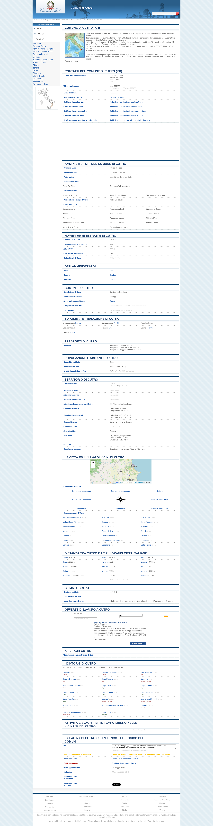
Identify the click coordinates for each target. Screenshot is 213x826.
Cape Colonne (68, 692)
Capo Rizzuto (68, 699)
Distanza (37, 73)
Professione (78, 614)
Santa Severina (147, 522)
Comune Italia (39, 20)
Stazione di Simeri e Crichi (112, 706)
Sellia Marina (146, 545)
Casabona (106, 545)
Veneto (162, 810)
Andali (143, 531)
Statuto (112, 301)
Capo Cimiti (106, 686)
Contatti (82, 821)
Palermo (105, 562)
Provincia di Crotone (67, 20)
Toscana (162, 796)
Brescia (144, 576)
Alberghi (41, 34)
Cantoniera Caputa (109, 672)
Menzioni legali (55, 821)
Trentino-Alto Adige (162, 800)
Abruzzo (49, 797)
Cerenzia (144, 706)
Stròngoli (105, 699)
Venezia (144, 571)
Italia (111, 270)
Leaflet (120, 482)
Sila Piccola (106, 712)
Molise (124, 796)
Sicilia (124, 810)
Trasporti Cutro (39, 62)
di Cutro (81, 7)
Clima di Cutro (77, 588)
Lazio (87, 800)
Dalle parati (38, 79)
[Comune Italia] (50, 13)
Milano (104, 557)
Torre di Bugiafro (69, 679)
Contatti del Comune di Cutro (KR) (93, 71)
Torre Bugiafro (107, 679)
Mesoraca (67, 531)
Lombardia (87, 807)
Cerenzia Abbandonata (72, 712)
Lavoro (39, 29)
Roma (65, 557)
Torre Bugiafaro (147, 672)
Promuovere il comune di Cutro (125, 759)
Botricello (105, 527)
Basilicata (49, 800)
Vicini (35, 71)
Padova (105, 576)
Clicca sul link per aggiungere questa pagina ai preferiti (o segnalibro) (141, 754)
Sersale (66, 545)
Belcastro (144, 527)
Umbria (162, 803)
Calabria (113, 275)
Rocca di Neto (107, 531)
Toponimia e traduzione (43, 60)
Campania (49, 807)
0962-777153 (115, 86)
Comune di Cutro (79, 288)
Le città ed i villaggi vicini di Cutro (94, 457)
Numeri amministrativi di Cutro (90, 235)
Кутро (110, 328)
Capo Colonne (107, 692)
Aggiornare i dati (71, 61)
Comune (36, 57)
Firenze (105, 566)
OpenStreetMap (137, 482)
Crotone (105, 44)
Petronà (144, 536)
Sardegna (125, 807)
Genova (144, 562)
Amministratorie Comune (44, 49)
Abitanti (36, 65)
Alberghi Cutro (78, 651)
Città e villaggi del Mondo (99, 821)
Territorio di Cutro (81, 379)
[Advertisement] (120, 140)
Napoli (143, 557)
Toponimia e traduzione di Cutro (92, 318)
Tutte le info (40, 39)
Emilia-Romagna (49, 810)
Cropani (66, 536)
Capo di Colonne (147, 692)
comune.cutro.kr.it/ (117, 97)
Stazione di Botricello (71, 686)
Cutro (88, 34)
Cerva (65, 540)
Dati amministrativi (80, 266)
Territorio (37, 68)
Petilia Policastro (108, 536)
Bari (142, 566)
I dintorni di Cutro (80, 663)
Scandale (105, 517)
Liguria (87, 803)
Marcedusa (134, 42)
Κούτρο (78, 323)
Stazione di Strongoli (149, 699)
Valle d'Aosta (162, 807)
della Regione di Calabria (140, 34)
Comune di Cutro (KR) (82, 27)
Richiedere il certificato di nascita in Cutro (126, 102)
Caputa (66, 672)
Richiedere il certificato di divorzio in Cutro (126, 116)
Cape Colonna (146, 686)
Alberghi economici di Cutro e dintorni (78, 655)
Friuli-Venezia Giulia (87, 796)
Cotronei (144, 540)
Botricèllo (144, 679)
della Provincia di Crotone (118, 34)
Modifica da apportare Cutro (124, 763)
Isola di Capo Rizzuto (148, 42)
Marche (87, 810)
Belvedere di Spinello (110, 540)
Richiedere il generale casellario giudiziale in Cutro (130, 120)
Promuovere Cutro (41, 84)
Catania (66, 571)
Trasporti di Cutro (81, 341)
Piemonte (125, 800)
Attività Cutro (38, 81)
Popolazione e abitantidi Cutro (91, 358)
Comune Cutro (81, 20)
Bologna (66, 566)
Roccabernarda (69, 527)
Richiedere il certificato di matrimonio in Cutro (128, 111)
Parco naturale (68, 310)
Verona (104, 571)
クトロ (116, 323)
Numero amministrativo (43, 51)
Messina (66, 576)
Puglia (124, 803)
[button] (93, 462)
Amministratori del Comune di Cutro (95, 163)
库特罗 (72, 332)
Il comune (37, 43)
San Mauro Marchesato (119, 42)
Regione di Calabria (52, 20)
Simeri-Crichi (68, 706)
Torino (65, 562)
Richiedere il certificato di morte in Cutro (126, 106)
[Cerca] (177, 13)
